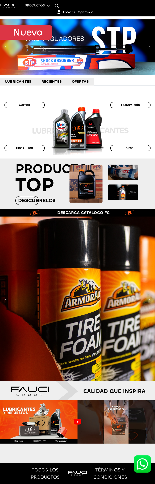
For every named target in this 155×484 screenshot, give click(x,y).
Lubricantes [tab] (18, 81)
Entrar (67, 12)
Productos (35, 5)
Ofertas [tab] (80, 81)
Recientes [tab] (51, 81)
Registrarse (85, 12)
